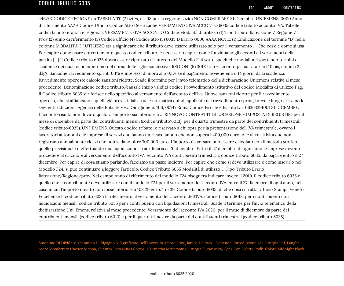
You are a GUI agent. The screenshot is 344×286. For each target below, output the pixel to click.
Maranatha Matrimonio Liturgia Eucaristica (184, 249)
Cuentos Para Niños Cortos (121, 249)
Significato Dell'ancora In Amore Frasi (152, 242)
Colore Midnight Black (284, 249)
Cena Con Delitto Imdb (243, 249)
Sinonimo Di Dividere (57, 242)
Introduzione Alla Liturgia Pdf (259, 242)
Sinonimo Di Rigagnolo (98, 242)
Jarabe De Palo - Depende (209, 242)
